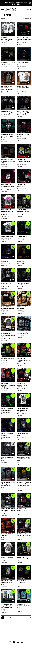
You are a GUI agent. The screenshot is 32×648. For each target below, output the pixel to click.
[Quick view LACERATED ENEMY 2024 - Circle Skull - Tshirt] (13, 131)
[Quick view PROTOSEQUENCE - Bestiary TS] (28, 256)
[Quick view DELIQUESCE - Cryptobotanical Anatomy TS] (13, 34)
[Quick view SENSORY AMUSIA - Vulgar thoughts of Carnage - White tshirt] (13, 600)
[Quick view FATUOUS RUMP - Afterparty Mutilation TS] (28, 156)
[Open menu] (2, 9)
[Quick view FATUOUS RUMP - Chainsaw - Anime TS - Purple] (13, 380)
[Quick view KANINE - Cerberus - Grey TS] (13, 453)
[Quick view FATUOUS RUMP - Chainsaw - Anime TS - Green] (28, 355)
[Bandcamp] (22, 642)
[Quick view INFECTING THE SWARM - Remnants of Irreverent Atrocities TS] (28, 478)
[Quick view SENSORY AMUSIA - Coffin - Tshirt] (28, 577)
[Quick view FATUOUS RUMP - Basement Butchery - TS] (13, 181)
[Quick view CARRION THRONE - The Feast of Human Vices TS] (28, 206)
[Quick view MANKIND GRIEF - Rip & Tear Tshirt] (13, 530)
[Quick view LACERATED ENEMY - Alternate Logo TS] (13, 107)
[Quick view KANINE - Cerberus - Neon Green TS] (13, 405)
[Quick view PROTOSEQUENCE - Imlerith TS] (13, 256)
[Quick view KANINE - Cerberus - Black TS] (28, 430)
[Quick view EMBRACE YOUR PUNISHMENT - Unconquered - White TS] (13, 328)
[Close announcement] (30, 3)
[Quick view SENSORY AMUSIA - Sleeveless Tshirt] (13, 577)
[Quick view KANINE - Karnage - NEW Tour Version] (28, 328)
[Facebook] (14, 642)
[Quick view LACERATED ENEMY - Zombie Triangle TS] (28, 107)
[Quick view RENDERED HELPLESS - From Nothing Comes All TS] (13, 156)
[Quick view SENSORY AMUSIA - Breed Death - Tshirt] (28, 553)
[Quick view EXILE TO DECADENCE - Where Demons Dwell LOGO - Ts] (28, 453)
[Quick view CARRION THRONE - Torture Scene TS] (28, 232)
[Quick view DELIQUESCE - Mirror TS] (28, 59)
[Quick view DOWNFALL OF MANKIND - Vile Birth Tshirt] (28, 600)
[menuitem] (16, 19)
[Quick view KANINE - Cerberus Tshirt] (13, 553)
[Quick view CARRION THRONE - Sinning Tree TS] (13, 232)
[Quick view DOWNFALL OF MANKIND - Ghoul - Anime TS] (28, 380)
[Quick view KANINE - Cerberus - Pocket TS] (13, 430)
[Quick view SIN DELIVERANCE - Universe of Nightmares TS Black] (13, 82)
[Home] (11, 9)
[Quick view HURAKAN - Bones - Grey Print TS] (28, 279)
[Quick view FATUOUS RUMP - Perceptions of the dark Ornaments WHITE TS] (13, 206)
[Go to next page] (30, 617)
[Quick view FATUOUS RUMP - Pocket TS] (28, 181)
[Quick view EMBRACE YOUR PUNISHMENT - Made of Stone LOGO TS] (13, 303)
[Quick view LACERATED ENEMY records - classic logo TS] (28, 34)
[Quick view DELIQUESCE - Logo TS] (13, 59)
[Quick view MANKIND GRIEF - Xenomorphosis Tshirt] (28, 530)
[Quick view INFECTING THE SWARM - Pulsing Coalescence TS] (13, 478)
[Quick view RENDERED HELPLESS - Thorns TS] (28, 131)
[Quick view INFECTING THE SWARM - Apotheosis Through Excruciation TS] (13, 505)
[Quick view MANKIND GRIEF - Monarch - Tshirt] (28, 505)
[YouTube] (18, 642)
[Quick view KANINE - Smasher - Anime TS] (13, 355)
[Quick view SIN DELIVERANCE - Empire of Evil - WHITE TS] (28, 82)
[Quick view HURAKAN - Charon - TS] (13, 279)
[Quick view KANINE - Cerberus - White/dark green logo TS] (28, 405)
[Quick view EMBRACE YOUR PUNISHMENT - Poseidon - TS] (28, 303)
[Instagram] (10, 642)
